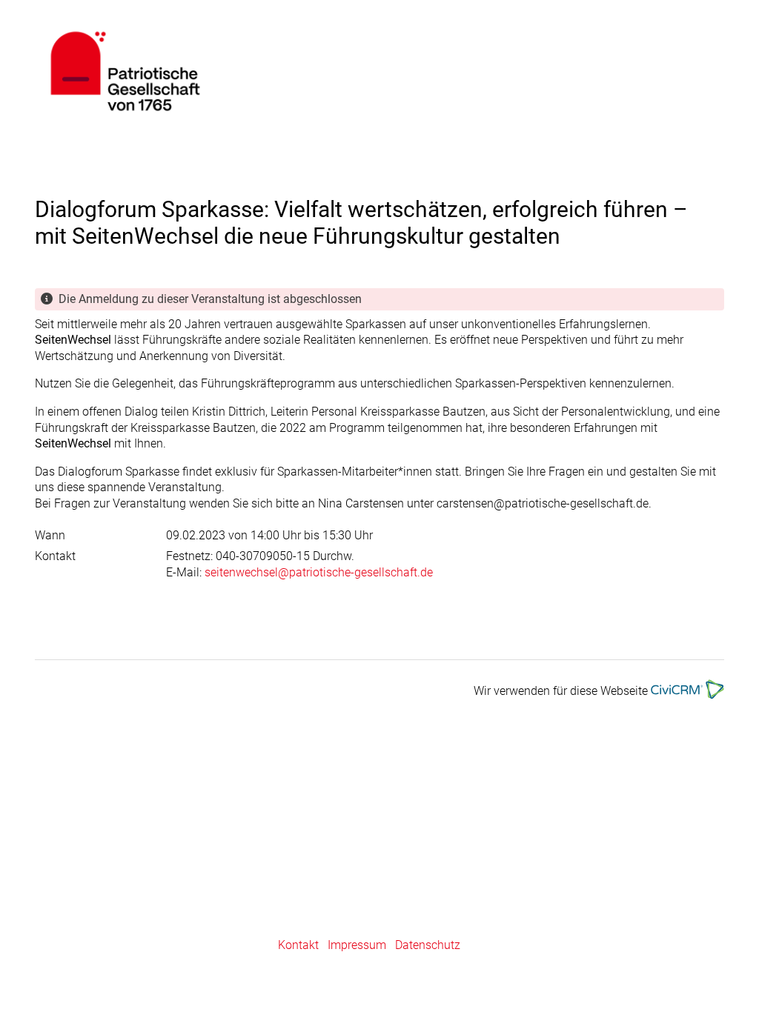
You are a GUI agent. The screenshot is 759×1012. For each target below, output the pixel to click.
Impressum (357, 945)
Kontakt (298, 945)
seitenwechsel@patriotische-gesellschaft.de (319, 572)
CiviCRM (262, 71)
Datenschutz (427, 945)
